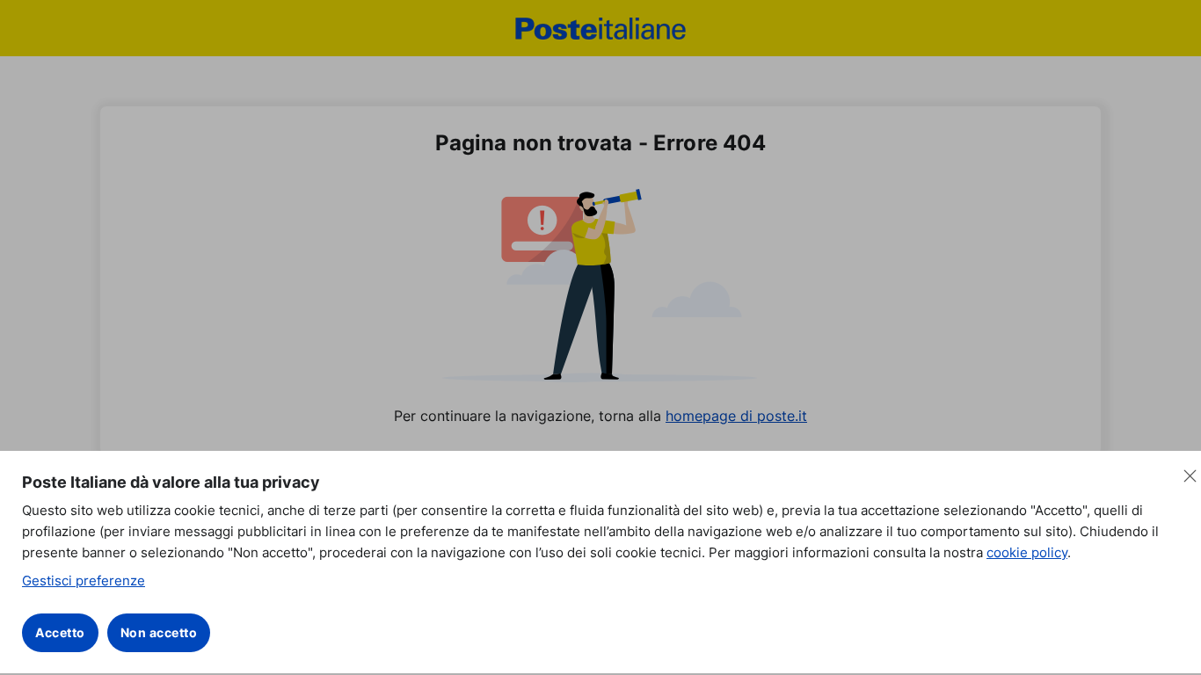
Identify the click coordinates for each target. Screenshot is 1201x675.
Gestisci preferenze (83, 580)
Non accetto (159, 632)
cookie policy (1026, 552)
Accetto (60, 632)
